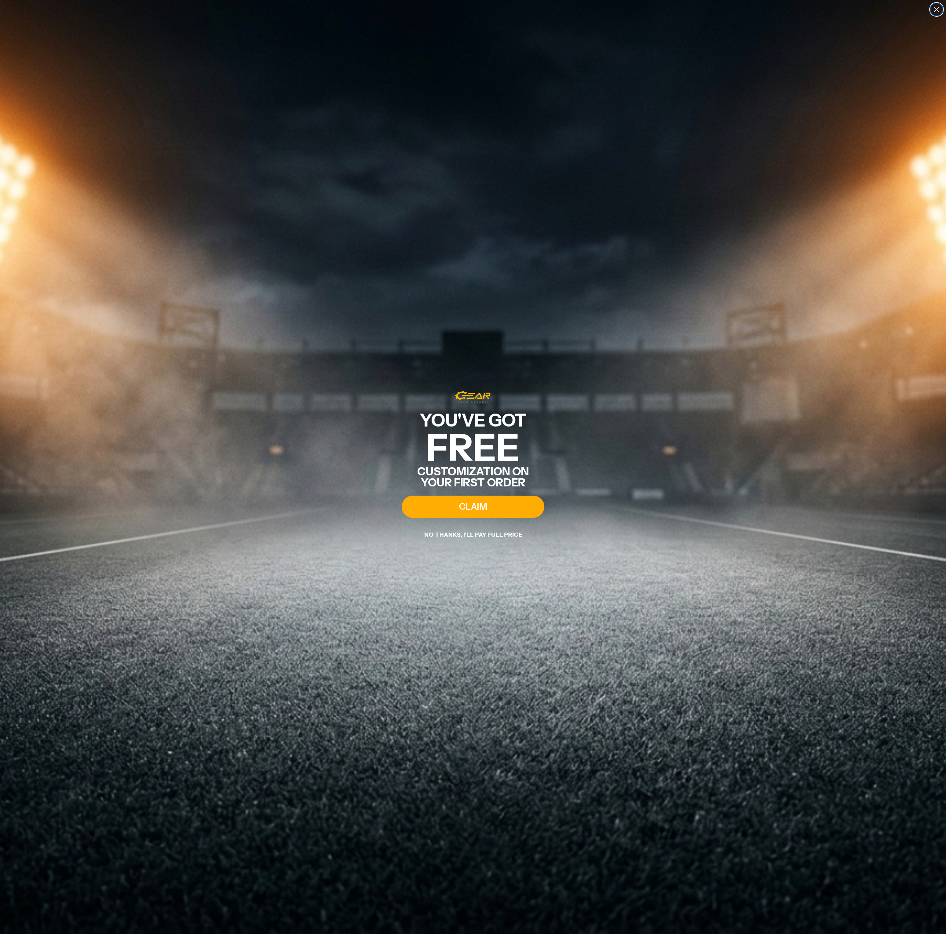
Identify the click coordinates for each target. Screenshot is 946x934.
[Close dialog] (936, 9)
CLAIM (473, 506)
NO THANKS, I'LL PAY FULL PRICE (473, 534)
